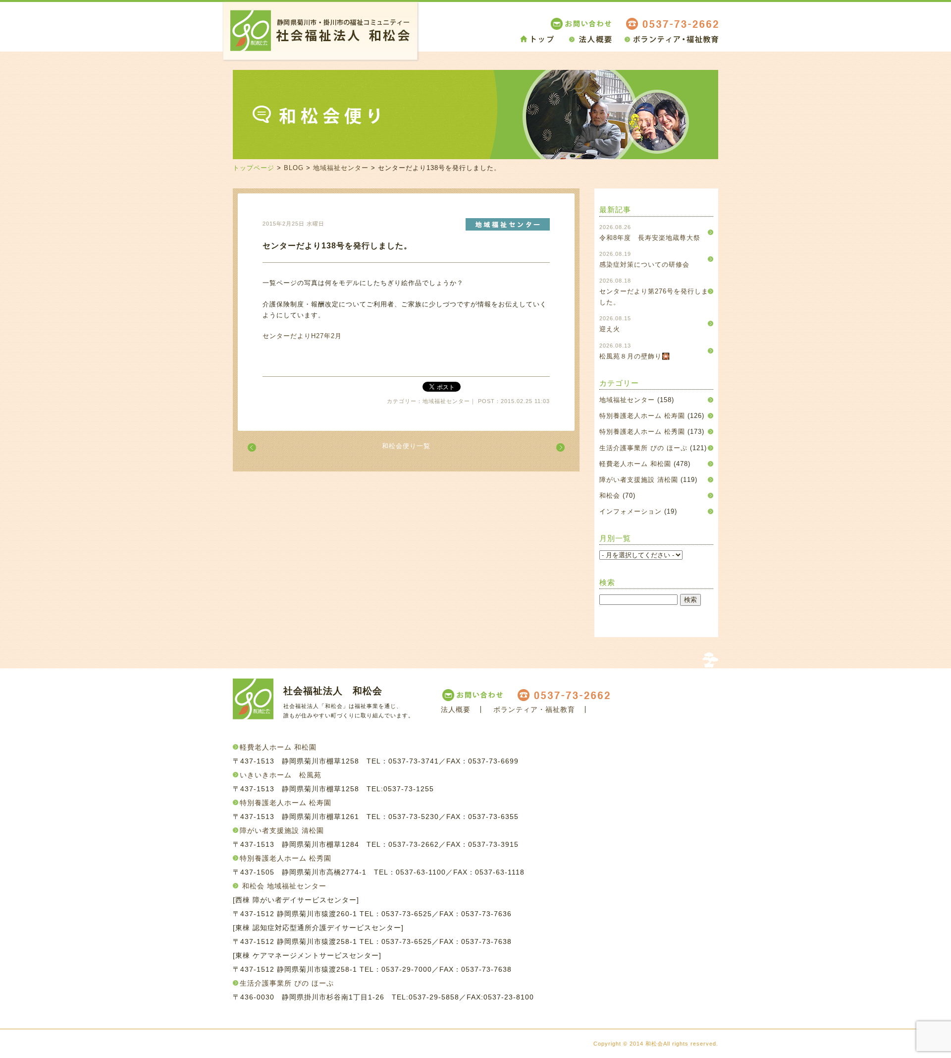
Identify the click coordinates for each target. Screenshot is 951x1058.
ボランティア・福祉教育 (534, 709)
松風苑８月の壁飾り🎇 (634, 356)
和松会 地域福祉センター (284, 886)
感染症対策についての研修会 (644, 264)
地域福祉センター (341, 168)
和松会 (609, 495)
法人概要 (456, 709)
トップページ (253, 168)
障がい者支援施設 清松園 (638, 479)
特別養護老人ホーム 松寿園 (642, 415)
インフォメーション (630, 511)
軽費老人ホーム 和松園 (635, 464)
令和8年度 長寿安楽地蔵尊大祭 (649, 237)
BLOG (294, 168)
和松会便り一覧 (406, 446)
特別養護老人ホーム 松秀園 (642, 431)
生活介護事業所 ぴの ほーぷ (643, 448)
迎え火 (609, 329)
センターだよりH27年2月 (302, 336)
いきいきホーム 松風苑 (280, 775)
